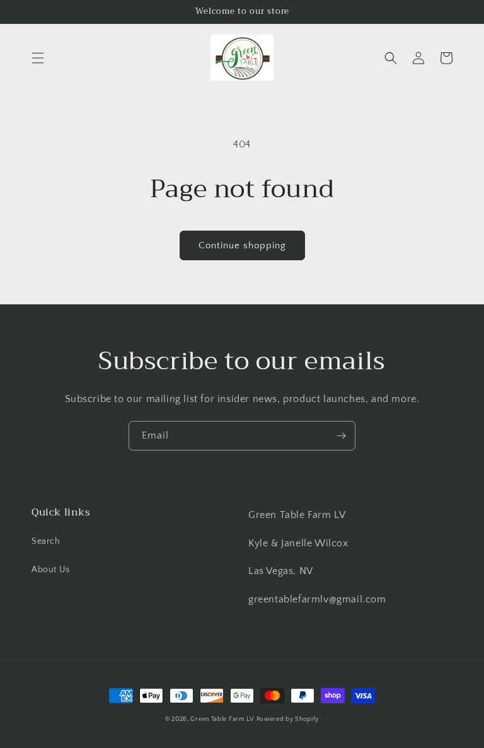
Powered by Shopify (288, 719)
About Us (51, 570)
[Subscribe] (341, 436)
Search (46, 541)
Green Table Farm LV (221, 719)
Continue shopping (242, 245)
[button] (38, 58)
